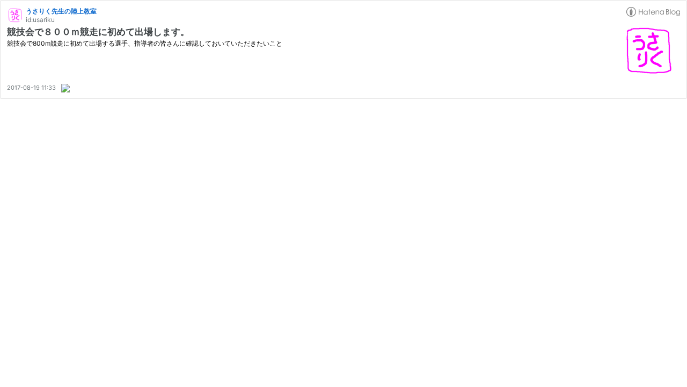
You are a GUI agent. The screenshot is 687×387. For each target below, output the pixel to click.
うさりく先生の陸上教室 (61, 11)
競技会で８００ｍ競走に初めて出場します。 (98, 31)
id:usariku (40, 20)
